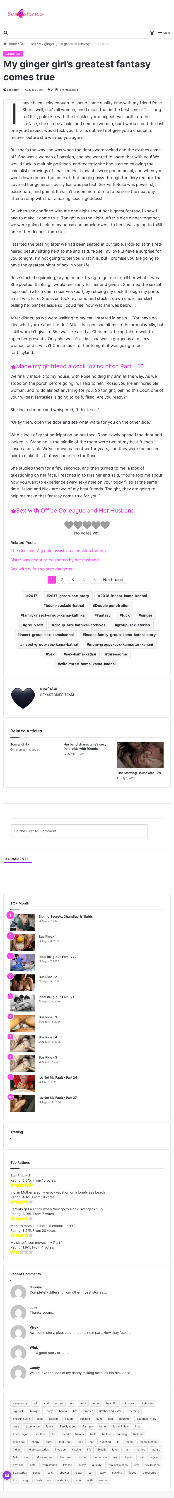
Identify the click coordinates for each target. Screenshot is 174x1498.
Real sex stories (118, 1465)
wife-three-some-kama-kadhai (88, 664)
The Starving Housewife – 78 (139, 773)
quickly (97, 1465)
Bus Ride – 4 (48, 1037)
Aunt (83, 1403)
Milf (15, 1457)
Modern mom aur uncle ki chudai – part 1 (42, 1226)
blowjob (35, 1411)
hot (91, 1441)
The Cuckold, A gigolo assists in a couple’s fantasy (58, 550)
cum (99, 1418)
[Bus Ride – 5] (22, 1063)
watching (63, 1480)
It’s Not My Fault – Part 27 (58, 1097)
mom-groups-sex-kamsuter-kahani (121, 644)
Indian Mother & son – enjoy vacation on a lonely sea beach (57, 1192)
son (91, 1472)
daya (16, 1426)
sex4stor (13, 89)
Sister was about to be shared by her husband (54, 560)
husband (105, 1441)
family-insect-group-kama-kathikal (54, 615)
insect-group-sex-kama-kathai (50, 644)
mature (156, 1449)
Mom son (65, 1457)
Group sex (27, 44)
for (53, 1434)
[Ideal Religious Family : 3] (22, 1003)
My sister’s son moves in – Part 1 (36, 1242)
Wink (34, 1347)
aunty (96, 1403)
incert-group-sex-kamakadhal (47, 634)
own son (18, 1465)
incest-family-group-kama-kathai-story (120, 634)
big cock (18, 1411)
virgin (26, 1480)
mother (82, 1457)
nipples (128, 1457)
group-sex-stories (133, 625)
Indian (17, 1449)
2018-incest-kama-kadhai (123, 596)
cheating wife (21, 1418)
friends (79, 1434)
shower (64, 1472)
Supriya (36, 1287)
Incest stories (148, 1441)
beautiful (111, 1403)
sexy (50, 1472)
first (137, 1426)
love (115, 1449)
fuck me (138, 1434)
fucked (106, 1434)
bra (75, 1411)
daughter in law (146, 1418)
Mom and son (44, 1457)
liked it (101, 1449)
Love (33, 1307)
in (118, 1441)
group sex (34, 625)
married (140, 1449)
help (80, 1441)
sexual (37, 1472)
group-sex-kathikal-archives (80, 625)
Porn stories (49, 1465)
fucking (122, 1434)
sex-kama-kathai (81, 654)
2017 (33, 596)
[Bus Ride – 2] (22, 982)
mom (27, 1457)
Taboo (132, 1472)
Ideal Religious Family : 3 (58, 997)
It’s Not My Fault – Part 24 (58, 1077)
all (35, 1403)
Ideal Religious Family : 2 (58, 957)
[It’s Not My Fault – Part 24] (22, 1083)
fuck (126, 615)
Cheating (133, 1411)
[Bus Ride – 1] (22, 942)
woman (103, 1480)
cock (39, 1418)
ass (72, 1403)
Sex (51, 654)
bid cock (128, 1403)
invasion (60, 1449)
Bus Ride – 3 (48, 1017)
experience (33, 1426)
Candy (35, 1368)
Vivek (34, 1327)
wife (78, 1480)
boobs (63, 1411)
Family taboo (68, 1426)
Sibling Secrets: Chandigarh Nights (66, 916)
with (90, 1480)
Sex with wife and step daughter (41, 569)
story (102, 1472)
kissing (76, 1449)
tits (15, 1480)
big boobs (147, 1403)
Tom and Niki (20, 744)
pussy (82, 1465)
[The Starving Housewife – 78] (140, 755)
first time (40, 1434)
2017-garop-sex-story (69, 596)
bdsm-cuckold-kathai (65, 605)
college (53, 1418)
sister (78, 1472)
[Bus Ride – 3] (22, 1023)
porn (33, 1465)
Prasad (67, 1465)
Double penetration (112, 605)
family (50, 1426)
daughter (124, 1418)
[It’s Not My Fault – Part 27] (22, 1103)
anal (46, 1403)
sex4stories (152, 1465)
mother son (100, 1457)
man (126, 1449)
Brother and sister (110, 1411)
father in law (121, 1426)
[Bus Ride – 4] (22, 1043)
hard (48, 1441)
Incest (129, 1441)
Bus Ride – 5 (48, 1057)
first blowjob (20, 1434)
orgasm (154, 1457)
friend (65, 1434)
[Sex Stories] (24, 14)
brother (88, 1411)
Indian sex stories (38, 1449)
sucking (117, 1472)
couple (69, 1418)
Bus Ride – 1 (48, 936)
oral (141, 1457)
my (115, 1457)
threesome (117, 654)
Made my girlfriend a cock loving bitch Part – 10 (80, 366)
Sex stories (20, 1472)
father (103, 1426)
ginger (146, 615)
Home (12, 44)
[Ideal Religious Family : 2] (22, 962)
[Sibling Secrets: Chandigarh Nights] (22, 922)
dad (110, 1418)
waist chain (43, 1480)
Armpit (59, 1403)
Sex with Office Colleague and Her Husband (75, 510)
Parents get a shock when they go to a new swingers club (56, 1209)
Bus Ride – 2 (48, 977)
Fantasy (104, 615)
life (89, 1449)
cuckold (85, 1418)
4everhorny (20, 1403)
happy (35, 1441)
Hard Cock (64, 1441)
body (49, 1411)
